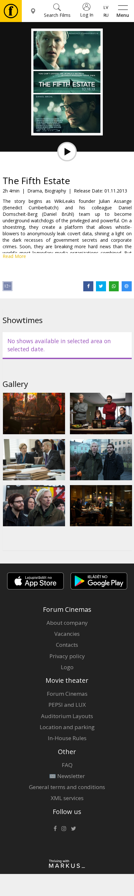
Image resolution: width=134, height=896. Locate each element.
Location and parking (67, 727)
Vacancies (67, 633)
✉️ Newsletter (67, 776)
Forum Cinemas (67, 693)
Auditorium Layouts (67, 716)
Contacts (67, 644)
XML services (67, 798)
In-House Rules (67, 738)
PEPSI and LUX (67, 704)
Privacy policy (67, 656)
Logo (67, 667)
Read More (14, 256)
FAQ (67, 765)
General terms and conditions (67, 787)
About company (67, 622)
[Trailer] (67, 151)
